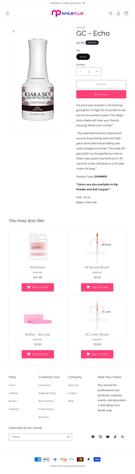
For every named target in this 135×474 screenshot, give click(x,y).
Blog (70, 400)
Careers (72, 393)
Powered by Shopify (76, 466)
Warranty (43, 416)
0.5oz (85, 57)
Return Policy (46, 400)
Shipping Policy (47, 393)
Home (12, 385)
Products (14, 409)
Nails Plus (61, 466)
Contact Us (44, 385)
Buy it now (101, 94)
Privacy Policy (46, 409)
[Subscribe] (68, 436)
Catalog (13, 393)
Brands (13, 400)
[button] (7, 13)
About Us (73, 385)
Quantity (80, 64)
